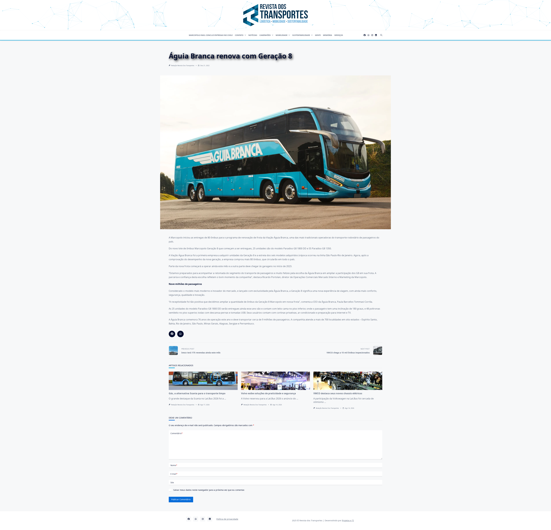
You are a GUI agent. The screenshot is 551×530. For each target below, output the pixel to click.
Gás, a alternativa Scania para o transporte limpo (197, 393)
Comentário (176, 433)
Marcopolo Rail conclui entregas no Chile (211, 35)
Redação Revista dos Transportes (182, 66)
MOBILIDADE (281, 35)
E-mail (173, 474)
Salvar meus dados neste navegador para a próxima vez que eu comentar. (209, 490)
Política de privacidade (227, 519)
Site (172, 482)
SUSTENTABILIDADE (301, 35)
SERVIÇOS (338, 35)
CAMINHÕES (265, 35)
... (225, 398)
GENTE (318, 35)
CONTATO (239, 35)
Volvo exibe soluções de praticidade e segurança (268, 393)
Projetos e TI (348, 520)
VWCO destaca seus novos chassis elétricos (337, 393)
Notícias (252, 35)
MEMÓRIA (327, 35)
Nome (173, 465)
